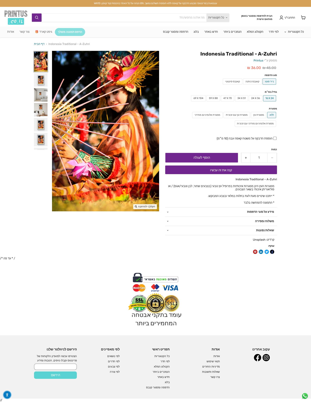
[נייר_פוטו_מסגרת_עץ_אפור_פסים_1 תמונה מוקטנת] (41, 95)
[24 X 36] (256, 102)
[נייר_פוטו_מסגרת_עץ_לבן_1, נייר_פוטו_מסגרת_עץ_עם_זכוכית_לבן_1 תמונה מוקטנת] (41, 80)
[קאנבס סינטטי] (233, 85)
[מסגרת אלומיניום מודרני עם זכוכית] (256, 127)
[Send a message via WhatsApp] (305, 396)
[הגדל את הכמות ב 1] (245, 158)
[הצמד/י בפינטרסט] (255, 252)
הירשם (55, 375)
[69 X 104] (199, 102)
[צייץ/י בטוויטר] (267, 252)
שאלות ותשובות (211, 371)
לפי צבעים (114, 366)
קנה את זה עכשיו (221, 170)
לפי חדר (274, 31)
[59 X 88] (214, 102)
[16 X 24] (270, 102)
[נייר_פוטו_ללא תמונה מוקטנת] (41, 61)
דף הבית (39, 44)
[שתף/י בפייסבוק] (272, 252)
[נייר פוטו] (270, 85)
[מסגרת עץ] (259, 119)
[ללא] (272, 119)
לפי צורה (115, 371)
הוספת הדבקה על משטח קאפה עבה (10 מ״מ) (244, 138)
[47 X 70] (228, 102)
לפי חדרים (114, 361)
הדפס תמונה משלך (70, 32)
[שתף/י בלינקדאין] (261, 252)
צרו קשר (215, 377)
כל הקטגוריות (295, 31)
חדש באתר (211, 31)
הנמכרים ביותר (232, 31)
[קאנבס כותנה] (253, 85)
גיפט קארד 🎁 (43, 31)
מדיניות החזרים (211, 366)
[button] (7, 394)
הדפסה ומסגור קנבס (175, 31)
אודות (10, 31)
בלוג (196, 31)
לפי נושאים (113, 356)
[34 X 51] (242, 102)
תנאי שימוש (213, 361)
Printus (258, 60)
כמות (274, 149)
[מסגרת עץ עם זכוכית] (237, 119)
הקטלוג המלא (255, 31)
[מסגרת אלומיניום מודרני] (208, 119)
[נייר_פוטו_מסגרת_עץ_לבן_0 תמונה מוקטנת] (41, 110)
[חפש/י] (37, 17)
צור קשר (24, 31)
